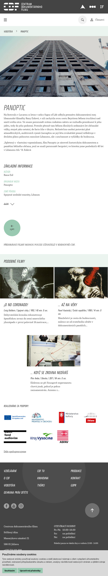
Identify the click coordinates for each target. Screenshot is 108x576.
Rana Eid (8, 175)
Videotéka (8, 31)
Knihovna (42, 477)
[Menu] (5, 19)
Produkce (76, 470)
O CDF (7, 477)
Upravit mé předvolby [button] (30, 570)
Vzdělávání (10, 470)
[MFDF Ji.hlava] (82, 6)
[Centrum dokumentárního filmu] (11, 6)
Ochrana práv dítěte (16, 492)
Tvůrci (41, 485)
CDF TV (40, 470)
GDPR (73, 485)
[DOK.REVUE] (93, 7)
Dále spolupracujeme (15, 451)
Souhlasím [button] (9, 570)
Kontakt (75, 477)
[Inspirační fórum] (102, 7)
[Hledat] (82, 19)
